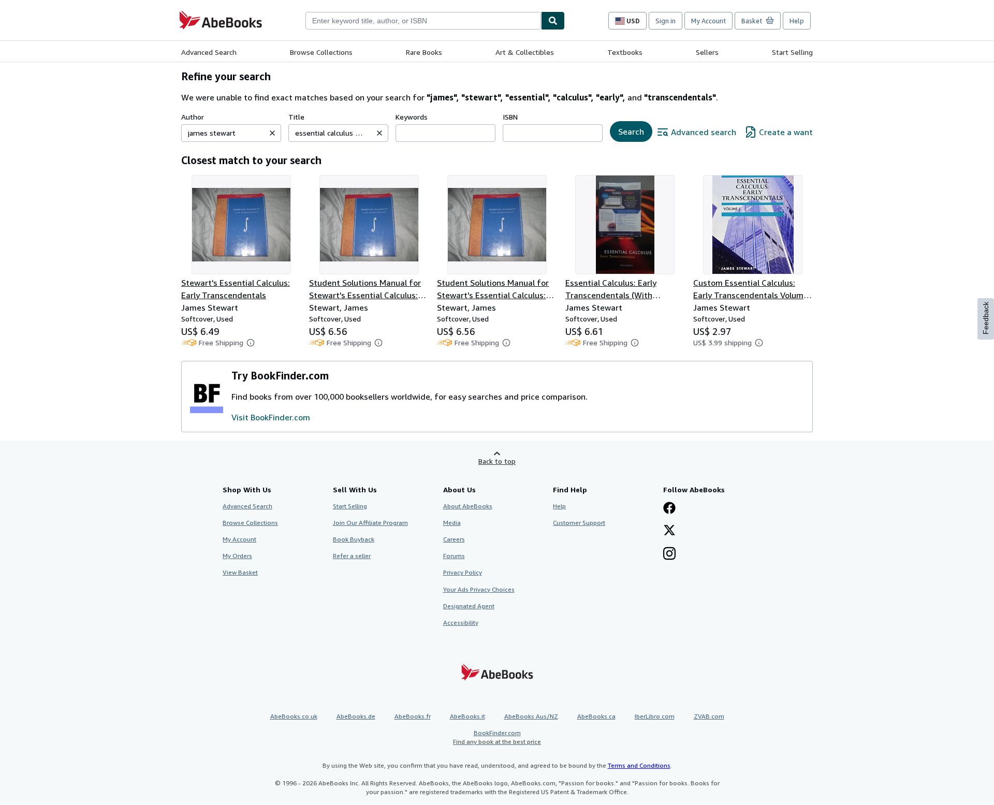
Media (452, 522)
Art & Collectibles (524, 52)
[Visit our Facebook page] (669, 509)
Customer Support (579, 522)
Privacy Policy (462, 572)
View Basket (240, 572)
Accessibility (460, 622)
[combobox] (423, 21)
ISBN (510, 116)
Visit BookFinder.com (270, 417)
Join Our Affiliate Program (370, 522)
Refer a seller (352, 556)
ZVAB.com (709, 716)
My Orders (237, 556)
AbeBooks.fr (412, 716)
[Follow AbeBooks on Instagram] (669, 554)
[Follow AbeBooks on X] (669, 531)
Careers (454, 539)
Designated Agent (468, 606)
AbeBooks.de (356, 716)
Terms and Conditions (639, 765)
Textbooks (624, 52)
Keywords (412, 116)
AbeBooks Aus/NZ (531, 716)
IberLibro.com (655, 716)
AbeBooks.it (467, 716)
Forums (454, 556)
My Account (708, 21)
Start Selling (792, 52)
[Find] (553, 21)
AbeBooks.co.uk (293, 716)
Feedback (986, 318)
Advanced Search (209, 52)
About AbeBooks (467, 506)
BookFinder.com (497, 737)
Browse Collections (321, 52)
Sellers (707, 52)
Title (296, 116)
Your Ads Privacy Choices (479, 589)
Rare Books (424, 52)
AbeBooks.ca (596, 716)
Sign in (665, 21)
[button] (272, 133)
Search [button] (631, 131)
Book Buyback (353, 539)
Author (192, 116)
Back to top (497, 461)
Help (797, 21)
